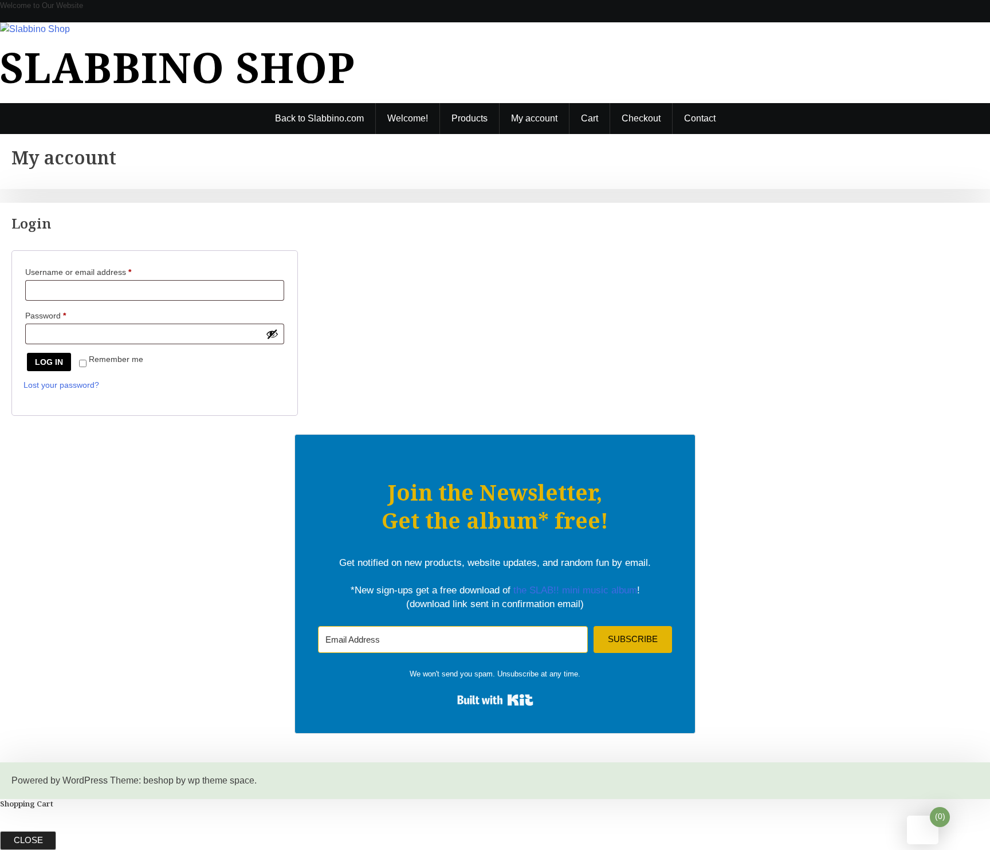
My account (534, 118)
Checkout (641, 118)
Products (469, 118)
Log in (49, 362)
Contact (700, 118)
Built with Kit (495, 700)
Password (62, 315)
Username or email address (94, 272)
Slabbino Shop (177, 67)
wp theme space (221, 780)
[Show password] (272, 334)
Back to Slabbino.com (319, 118)
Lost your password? (61, 384)
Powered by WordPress (59, 780)
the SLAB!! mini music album (575, 590)
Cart (589, 118)
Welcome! (407, 118)
